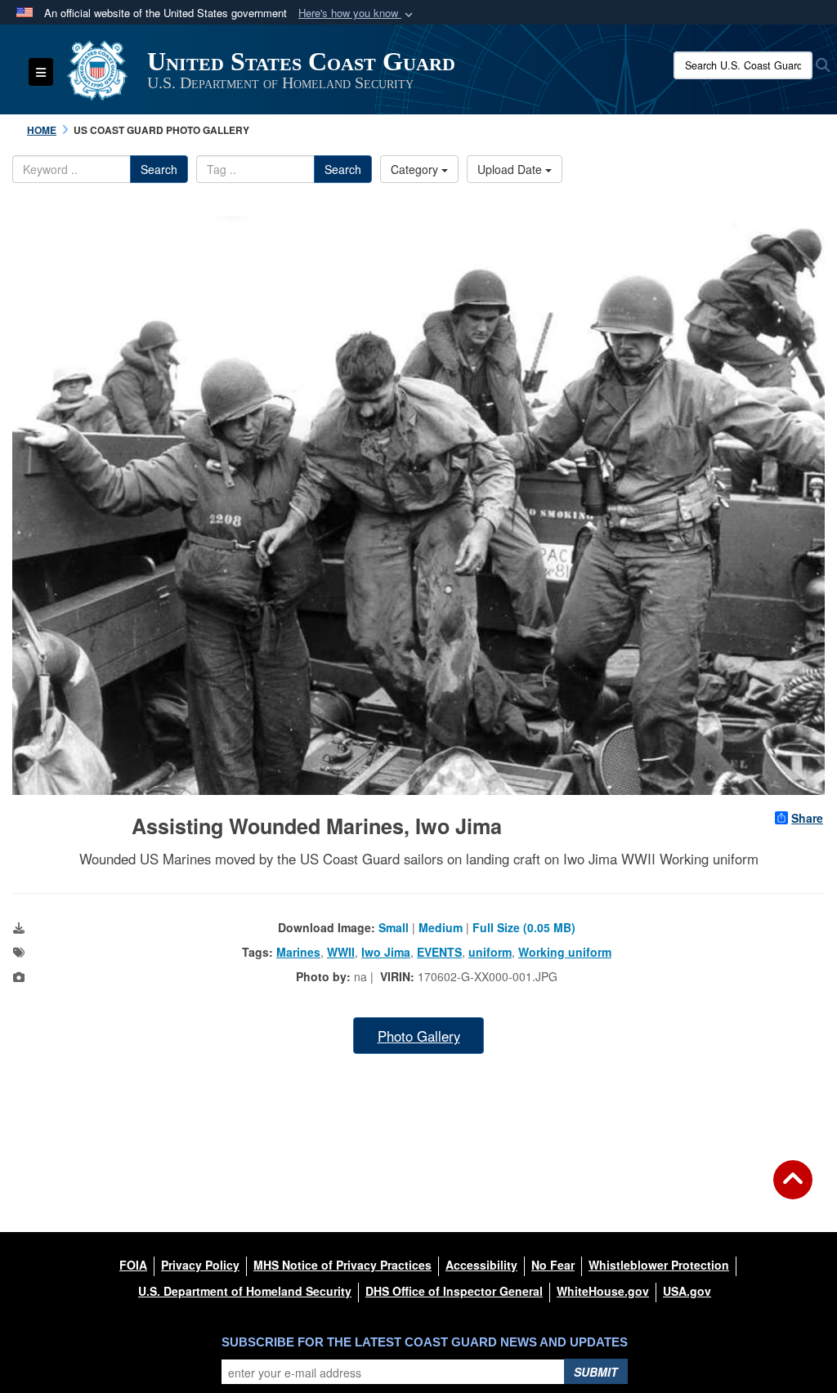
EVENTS (439, 952)
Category (416, 169)
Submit (596, 1372)
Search (159, 169)
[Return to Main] (792, 1189)
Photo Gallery (419, 1036)
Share (807, 817)
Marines (298, 952)
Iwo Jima (385, 952)
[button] (357, 13)
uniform (490, 952)
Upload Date (511, 169)
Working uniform (564, 952)
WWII (341, 952)
